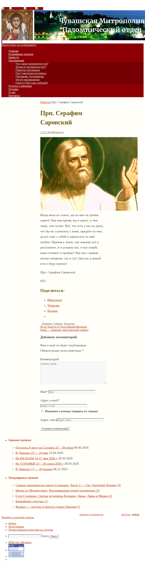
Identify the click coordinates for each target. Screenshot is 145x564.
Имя (44, 391)
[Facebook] (16, 8)
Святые (57, 323)
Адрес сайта (48, 420)
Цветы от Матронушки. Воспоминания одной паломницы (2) (58, 490)
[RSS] (39, 8)
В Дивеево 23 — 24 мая (32, 453)
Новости (45, 102)
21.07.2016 (46, 132)
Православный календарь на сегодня (30, 529)
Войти (135, 515)
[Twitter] (29, 8)
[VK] (5, 8)
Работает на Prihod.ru (92, 515)
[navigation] (72, 530)
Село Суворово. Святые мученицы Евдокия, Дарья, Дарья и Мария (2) (64, 496)
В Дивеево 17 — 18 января (34, 469)
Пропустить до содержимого (18, 44)
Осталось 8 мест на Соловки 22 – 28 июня (44, 447)
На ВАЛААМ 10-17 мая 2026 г (36, 458)
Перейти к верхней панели (17, 517)
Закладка (69, 323)
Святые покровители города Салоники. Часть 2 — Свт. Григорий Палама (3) (68, 485)
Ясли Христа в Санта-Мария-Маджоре (63, 326)
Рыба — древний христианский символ (64, 329)
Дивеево (47, 323)
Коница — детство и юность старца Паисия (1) (48, 507)
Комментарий (49, 359)
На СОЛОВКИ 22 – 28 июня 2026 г (39, 463)
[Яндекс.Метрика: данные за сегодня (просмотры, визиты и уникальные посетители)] (19, 542)
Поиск (45, 535)
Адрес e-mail (49, 400)
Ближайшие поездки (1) (32, 501)
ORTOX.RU (126, 515)
